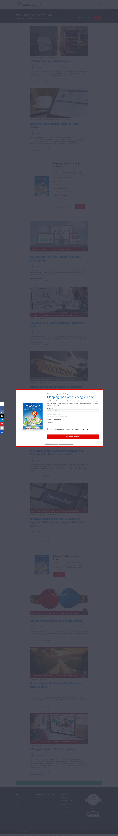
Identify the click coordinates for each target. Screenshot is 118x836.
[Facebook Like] (2, 412)
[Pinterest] (2, 424)
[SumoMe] (2, 432)
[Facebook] (2, 408)
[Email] (2, 428)
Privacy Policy (85, 429)
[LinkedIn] (2, 420)
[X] (2, 416)
